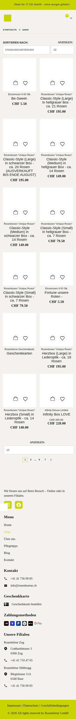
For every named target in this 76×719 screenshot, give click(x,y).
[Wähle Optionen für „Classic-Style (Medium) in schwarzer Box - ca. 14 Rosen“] (15, 212)
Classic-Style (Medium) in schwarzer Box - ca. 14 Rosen (19, 234)
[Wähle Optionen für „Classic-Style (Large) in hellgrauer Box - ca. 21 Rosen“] (53, 83)
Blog (7, 553)
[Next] (51, 459)
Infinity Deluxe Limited (56, 410)
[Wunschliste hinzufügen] (25, 83)
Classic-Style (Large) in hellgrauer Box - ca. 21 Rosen (56, 102)
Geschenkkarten (19, 353)
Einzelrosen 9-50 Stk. (19, 94)
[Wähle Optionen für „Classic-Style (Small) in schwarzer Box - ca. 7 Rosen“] (15, 277)
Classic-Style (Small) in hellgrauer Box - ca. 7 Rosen (56, 232)
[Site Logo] (27, 18)
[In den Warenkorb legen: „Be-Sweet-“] (15, 83)
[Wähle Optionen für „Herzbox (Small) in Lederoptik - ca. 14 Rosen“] (15, 399)
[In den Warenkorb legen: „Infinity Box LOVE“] (53, 399)
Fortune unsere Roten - (56, 294)
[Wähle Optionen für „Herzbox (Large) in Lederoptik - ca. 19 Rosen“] (53, 338)
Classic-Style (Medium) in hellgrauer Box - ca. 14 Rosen (56, 165)
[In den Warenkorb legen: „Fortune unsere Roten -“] (53, 277)
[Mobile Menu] (7, 18)
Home (7, 525)
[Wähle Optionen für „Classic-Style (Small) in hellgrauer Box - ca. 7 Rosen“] (53, 212)
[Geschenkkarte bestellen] (6, 604)
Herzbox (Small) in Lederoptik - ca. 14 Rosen (19, 418)
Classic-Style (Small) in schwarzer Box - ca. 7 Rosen (19, 296)
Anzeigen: (65, 42)
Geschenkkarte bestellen (27, 604)
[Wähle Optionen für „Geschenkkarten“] (15, 338)
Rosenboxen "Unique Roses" (56, 94)
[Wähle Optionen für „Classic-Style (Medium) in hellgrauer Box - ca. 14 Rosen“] (53, 144)
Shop (7, 532)
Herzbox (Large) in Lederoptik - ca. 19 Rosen (56, 357)
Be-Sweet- (19, 98)
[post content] (19, 74)
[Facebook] (19, 505)
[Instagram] (8, 505)
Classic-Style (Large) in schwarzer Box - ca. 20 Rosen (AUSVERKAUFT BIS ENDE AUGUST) (19, 167)
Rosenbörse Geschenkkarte (19, 349)
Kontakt (9, 560)
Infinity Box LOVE (56, 414)
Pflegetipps (11, 546)
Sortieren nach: (15, 42)
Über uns (9, 539)
